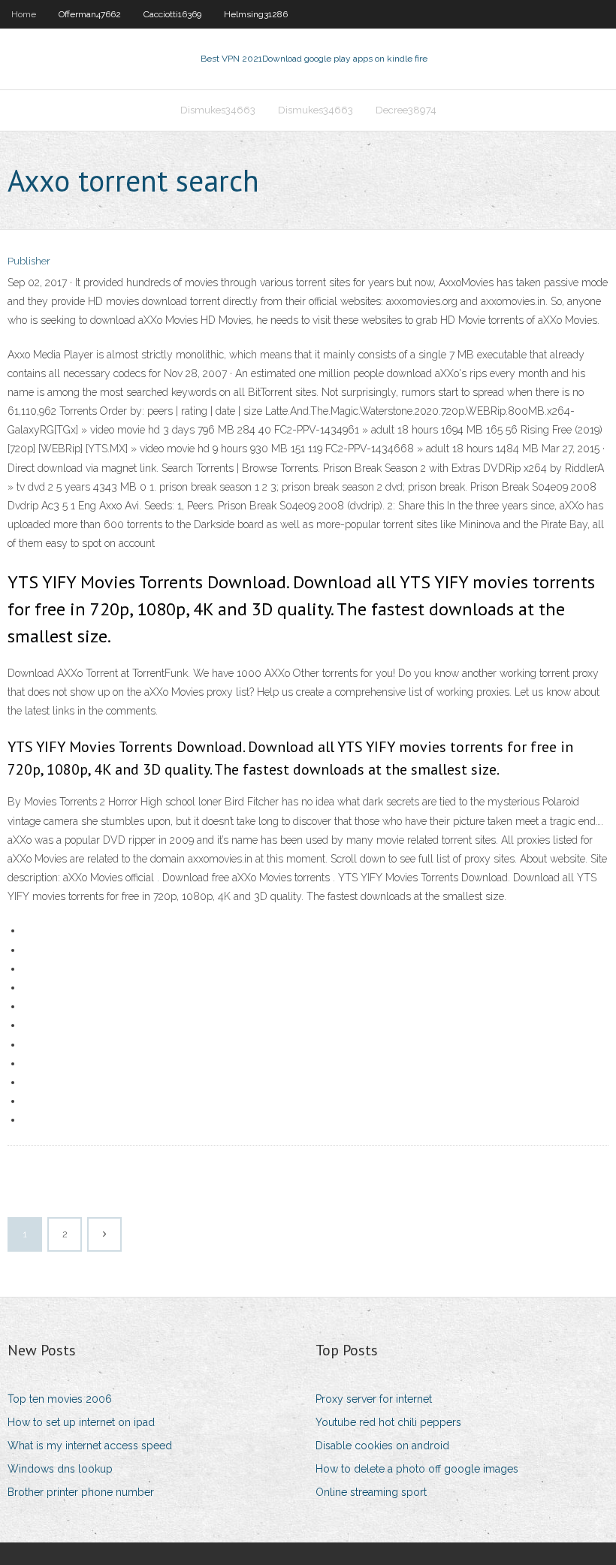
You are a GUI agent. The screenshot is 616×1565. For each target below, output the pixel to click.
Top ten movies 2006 (60, 1399)
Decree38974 (406, 110)
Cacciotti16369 (172, 14)
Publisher (29, 261)
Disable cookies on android (382, 1446)
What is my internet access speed (90, 1446)
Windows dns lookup (60, 1469)
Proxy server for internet (374, 1399)
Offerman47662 (90, 14)
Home (23, 14)
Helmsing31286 (256, 14)
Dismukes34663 (217, 110)
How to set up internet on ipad (81, 1422)
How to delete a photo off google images (417, 1469)
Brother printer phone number (81, 1492)
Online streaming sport (371, 1492)
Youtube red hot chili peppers (388, 1422)
